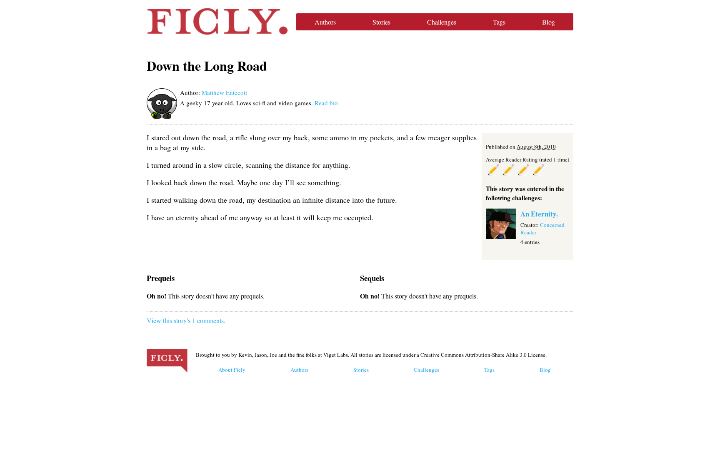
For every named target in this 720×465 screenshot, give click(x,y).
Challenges (441, 21)
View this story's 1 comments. (186, 320)
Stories (381, 21)
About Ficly (231, 369)
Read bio (326, 103)
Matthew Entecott (224, 92)
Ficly (217, 21)
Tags (499, 21)
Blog (548, 21)
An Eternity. (539, 214)
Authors (325, 21)
